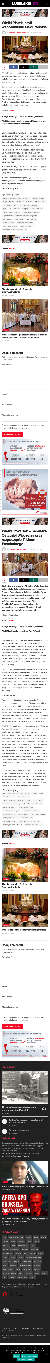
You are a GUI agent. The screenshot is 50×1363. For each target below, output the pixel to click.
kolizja (29, 1241)
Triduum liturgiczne (10, 226)
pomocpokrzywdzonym (33, 1257)
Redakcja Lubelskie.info (17, 32)
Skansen (37, 1265)
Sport (3, 1331)
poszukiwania (26, 1261)
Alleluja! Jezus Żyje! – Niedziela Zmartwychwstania (22, 116)
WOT (4, 1277)
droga (36, 1237)
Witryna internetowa (10, 415)
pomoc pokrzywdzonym (11, 1261)
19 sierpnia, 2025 (8, 1189)
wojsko (44, 1273)
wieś (20, 1273)
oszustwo (34, 1249)
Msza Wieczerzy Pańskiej (32, 804)
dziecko (43, 1237)
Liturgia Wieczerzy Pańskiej (13, 800)
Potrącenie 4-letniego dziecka (19, 1130)
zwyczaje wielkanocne (33, 825)
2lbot (4, 1237)
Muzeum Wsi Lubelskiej (11, 1249)
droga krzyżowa (9, 202)
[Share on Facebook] (13, 67)
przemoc (13, 1265)
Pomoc (20, 1257)
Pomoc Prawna (38, 1328)
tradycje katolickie (9, 818)
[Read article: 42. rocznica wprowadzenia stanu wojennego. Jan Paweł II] (25, 1087)
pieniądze (18, 1253)
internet (21, 1241)
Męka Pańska (8, 216)
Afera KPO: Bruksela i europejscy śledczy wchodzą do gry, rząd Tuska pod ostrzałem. (25, 1220)
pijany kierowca (29, 1253)
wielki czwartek (23, 821)
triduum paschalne (26, 226)
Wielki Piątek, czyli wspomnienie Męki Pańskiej (21, 631)
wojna (37, 1273)
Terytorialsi (27, 1269)
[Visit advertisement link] (25, 15)
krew (13, 1245)
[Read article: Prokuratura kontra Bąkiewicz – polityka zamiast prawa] (25, 1172)
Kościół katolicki (36, 209)
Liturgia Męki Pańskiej (11, 212)
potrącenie (37, 1261)
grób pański (7, 209)
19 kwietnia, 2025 (8, 295)
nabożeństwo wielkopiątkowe (26, 216)
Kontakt (11, 1331)
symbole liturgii (8, 222)
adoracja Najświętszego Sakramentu (16, 198)
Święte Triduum (23, 814)
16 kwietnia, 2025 (8, 341)
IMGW (13, 1241)
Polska (12, 1257)
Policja (5, 1257)
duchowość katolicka (25, 202)
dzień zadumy (40, 202)
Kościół (36, 1241)
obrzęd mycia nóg (9, 807)
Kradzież (6, 1245)
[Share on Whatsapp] (33, 67)
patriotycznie (7, 1253)
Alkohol (28, 1237)
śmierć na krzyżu (9, 814)
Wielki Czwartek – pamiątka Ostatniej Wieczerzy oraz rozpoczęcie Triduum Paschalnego (23, 122)
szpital (18, 1269)
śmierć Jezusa (31, 219)
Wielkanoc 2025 (9, 229)
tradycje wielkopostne (25, 222)
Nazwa (5, 394)
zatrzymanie (22, 1277)
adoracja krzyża (13, 195)
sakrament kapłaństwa (30, 811)
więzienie (28, 1273)
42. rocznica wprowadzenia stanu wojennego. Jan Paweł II (19, 1108)
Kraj (5, 1182)
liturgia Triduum (23, 797)
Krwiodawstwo (23, 1245)
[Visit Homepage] (24, 3)
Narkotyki (25, 1249)
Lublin (33, 1245)
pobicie (40, 1253)
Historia (5, 1241)
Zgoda (16, 1356)
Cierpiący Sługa (39, 198)
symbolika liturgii (38, 814)
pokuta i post (7, 219)
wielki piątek (22, 229)
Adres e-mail (7, 404)
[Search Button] (47, 3)
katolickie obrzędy (21, 209)
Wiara (6, 284)
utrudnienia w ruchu (9, 1273)
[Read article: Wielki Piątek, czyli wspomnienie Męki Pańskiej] (25, 910)
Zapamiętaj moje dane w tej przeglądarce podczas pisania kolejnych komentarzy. (24, 426)
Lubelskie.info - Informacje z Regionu (15, 1156)
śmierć (32, 1277)
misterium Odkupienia (34, 800)
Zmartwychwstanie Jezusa (12, 825)
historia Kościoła (23, 793)
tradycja (36, 1269)
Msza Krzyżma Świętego (12, 804)
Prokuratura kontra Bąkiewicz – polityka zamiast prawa (25, 1186)
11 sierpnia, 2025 (8, 1224)
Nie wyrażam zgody (29, 1356)
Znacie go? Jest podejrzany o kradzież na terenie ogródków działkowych (26, 1121)
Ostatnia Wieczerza (26, 807)
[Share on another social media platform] (43, 67)
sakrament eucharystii (11, 811)
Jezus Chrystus (37, 793)
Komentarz (7, 365)
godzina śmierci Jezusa (29, 205)
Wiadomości (6, 1328)
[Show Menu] (3, 3)
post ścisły (19, 219)
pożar (5, 1265)
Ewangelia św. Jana (10, 205)
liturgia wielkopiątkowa (30, 212)
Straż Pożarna (8, 1269)
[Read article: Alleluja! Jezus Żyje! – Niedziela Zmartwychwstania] (25, 269)
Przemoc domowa (25, 1265)
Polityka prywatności (25, 1359)
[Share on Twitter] (24, 67)
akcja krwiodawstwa (16, 1237)
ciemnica (10, 793)
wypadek (12, 1277)
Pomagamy (25, 1328)
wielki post (35, 821)
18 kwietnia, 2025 (36, 32)
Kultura (15, 1328)
